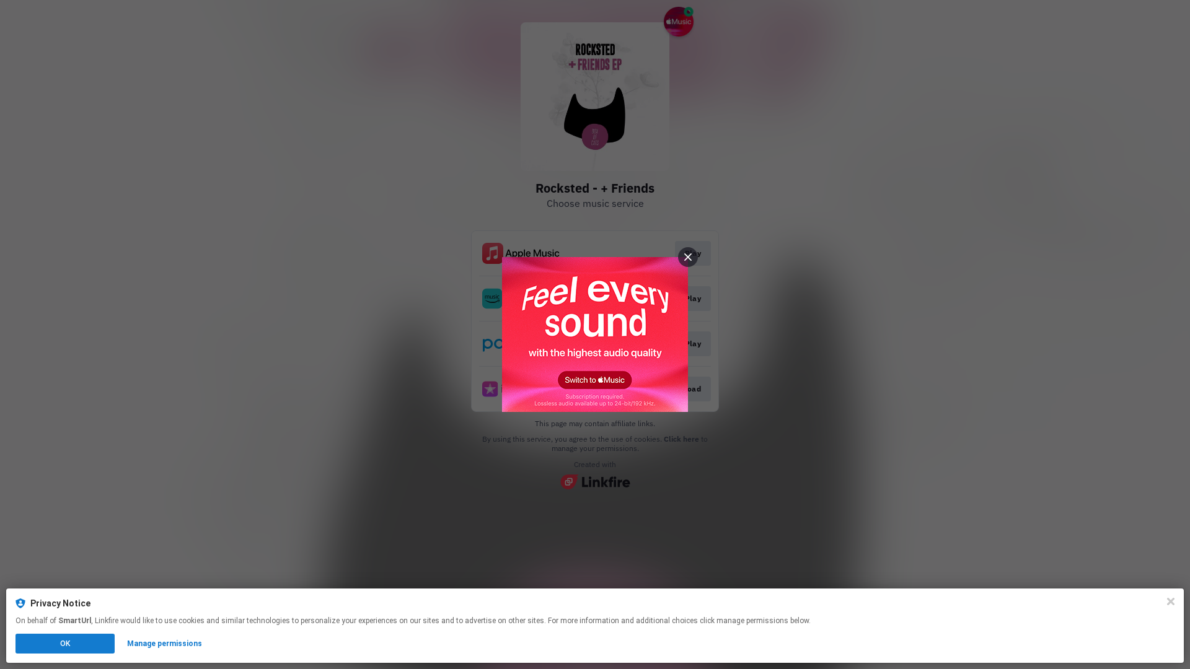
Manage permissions (164, 643)
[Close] (1171, 601)
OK (65, 643)
